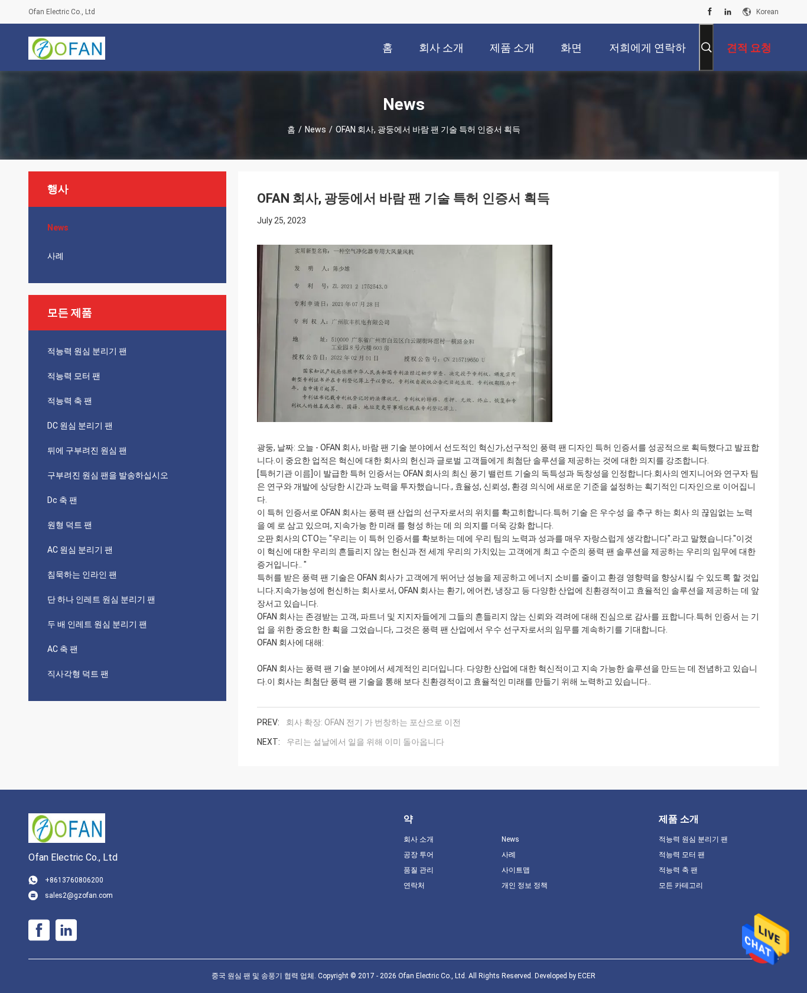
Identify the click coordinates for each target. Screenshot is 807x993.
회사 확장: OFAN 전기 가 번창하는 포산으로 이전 (373, 722)
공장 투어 (418, 855)
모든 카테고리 (681, 885)
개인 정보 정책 (525, 885)
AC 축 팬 (62, 649)
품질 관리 (418, 870)
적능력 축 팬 (69, 400)
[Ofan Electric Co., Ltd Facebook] (710, 12)
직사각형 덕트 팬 (78, 674)
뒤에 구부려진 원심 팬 (87, 450)
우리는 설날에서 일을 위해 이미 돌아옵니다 (365, 742)
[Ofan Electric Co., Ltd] (66, 47)
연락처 (414, 885)
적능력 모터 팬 (73, 376)
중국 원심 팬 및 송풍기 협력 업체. (264, 976)
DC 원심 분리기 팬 (80, 425)
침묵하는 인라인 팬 (82, 574)
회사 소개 (418, 839)
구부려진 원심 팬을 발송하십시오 (107, 475)
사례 (55, 256)
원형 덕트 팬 (69, 525)
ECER (587, 976)
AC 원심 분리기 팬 (80, 549)
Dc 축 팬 (62, 500)
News (315, 129)
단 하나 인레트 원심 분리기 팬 (101, 599)
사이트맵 (516, 870)
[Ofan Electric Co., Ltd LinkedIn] (728, 12)
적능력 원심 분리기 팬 (87, 351)
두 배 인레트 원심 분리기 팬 (97, 624)
